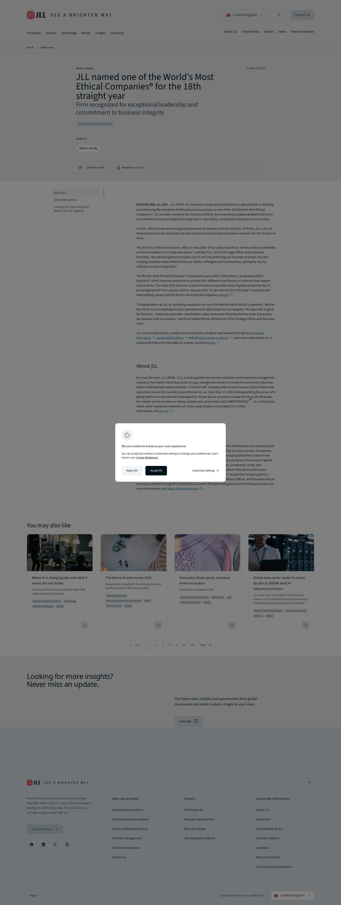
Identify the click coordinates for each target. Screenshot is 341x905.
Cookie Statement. (147, 458)
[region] (170, 452)
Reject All (131, 471)
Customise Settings (205, 470)
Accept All (156, 471)
